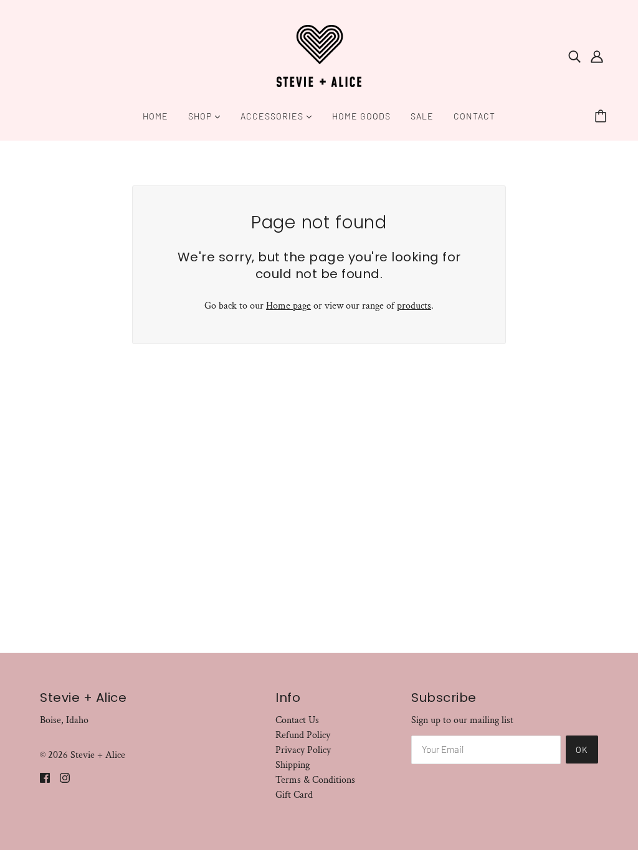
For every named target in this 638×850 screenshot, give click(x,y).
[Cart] (602, 116)
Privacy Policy (303, 750)
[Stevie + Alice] (319, 55)
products (414, 305)
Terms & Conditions (315, 780)
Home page (288, 305)
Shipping (292, 765)
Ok (582, 749)
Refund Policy (302, 735)
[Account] (597, 56)
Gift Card (294, 794)
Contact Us (297, 720)
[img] (574, 56)
